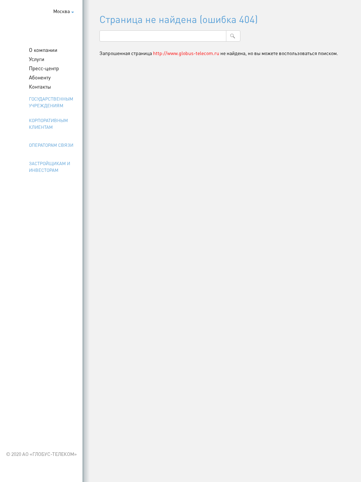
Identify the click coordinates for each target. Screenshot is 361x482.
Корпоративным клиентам (48, 123)
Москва (61, 11)
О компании (43, 49)
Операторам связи (51, 145)
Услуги (36, 58)
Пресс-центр (44, 68)
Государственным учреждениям (51, 102)
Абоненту (40, 77)
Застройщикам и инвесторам (49, 166)
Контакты (40, 86)
